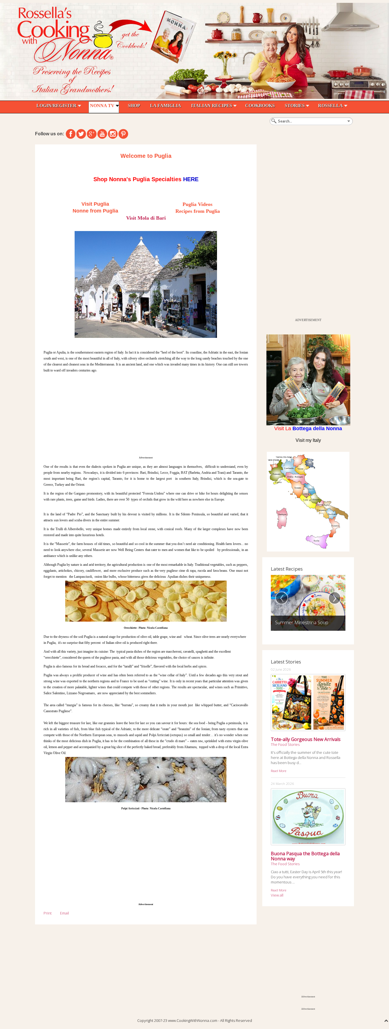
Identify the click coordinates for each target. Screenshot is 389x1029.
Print (48, 913)
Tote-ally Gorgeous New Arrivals (306, 739)
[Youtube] (102, 133)
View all (277, 895)
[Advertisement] (146, 414)
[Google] (91, 133)
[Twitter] (81, 133)
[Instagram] (112, 133)
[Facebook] (70, 133)
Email (64, 913)
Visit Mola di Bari (146, 218)
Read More (278, 770)
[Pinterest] (123, 133)
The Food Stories (285, 744)
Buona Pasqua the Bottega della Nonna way (305, 856)
